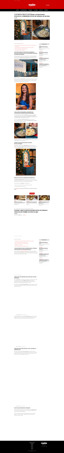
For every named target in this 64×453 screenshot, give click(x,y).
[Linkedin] (16, 0)
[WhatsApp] (49, 19)
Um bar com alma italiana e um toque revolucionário (21, 48)
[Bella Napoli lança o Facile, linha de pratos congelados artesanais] (32, 197)
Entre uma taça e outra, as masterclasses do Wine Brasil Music (43, 47)
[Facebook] (14, 0)
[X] (18, 0)
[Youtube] (19, 0)
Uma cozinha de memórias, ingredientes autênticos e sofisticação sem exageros (24, 47)
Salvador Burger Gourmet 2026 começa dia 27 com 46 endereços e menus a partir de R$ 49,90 (44, 65)
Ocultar (22, 43)
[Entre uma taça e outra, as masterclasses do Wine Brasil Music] (19, 197)
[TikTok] (17, 0)
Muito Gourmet (18, 188)
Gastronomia (40, 51)
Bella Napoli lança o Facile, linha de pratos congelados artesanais (43, 53)
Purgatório (15, 146)
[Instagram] (15, 0)
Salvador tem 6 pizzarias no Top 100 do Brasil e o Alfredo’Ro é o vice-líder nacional (44, 59)
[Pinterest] (47, 19)
